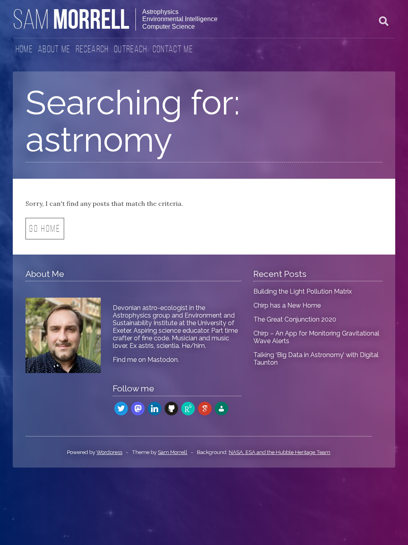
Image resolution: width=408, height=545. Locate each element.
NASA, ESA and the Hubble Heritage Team (279, 452)
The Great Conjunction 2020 (294, 319)
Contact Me (173, 50)
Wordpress (109, 452)
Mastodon (162, 359)
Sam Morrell (172, 452)
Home (24, 50)
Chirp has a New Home (287, 305)
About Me (54, 50)
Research (92, 50)
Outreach (130, 50)
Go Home (45, 229)
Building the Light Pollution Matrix (302, 291)
